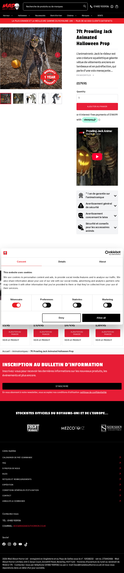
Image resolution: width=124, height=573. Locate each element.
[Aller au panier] (117, 6)
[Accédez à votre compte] (112, 6)
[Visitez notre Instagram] (9, 544)
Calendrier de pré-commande (17, 457)
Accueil (6, 351)
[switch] (46, 305)
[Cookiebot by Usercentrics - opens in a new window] (107, 253)
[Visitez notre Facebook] (3, 544)
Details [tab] (62, 261)
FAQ (4, 463)
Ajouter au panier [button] (15, 333)
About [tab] (102, 261)
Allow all (101, 317)
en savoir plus (84, 75)
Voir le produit (11, 340)
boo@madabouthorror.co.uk (30, 526)
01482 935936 (14, 520)
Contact (6, 495)
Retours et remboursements (17, 479)
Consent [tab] (21, 261)
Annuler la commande (13, 501)
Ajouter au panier (97, 106)
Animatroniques (20, 351)
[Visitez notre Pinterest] (14, 544)
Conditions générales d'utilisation (20, 490)
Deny (61, 317)
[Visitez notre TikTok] (25, 544)
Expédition (7, 485)
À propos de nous (11, 468)
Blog (4, 474)
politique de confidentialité (93, 392)
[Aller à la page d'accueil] (10, 6)
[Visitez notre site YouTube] (20, 544)
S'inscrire (62, 386)
